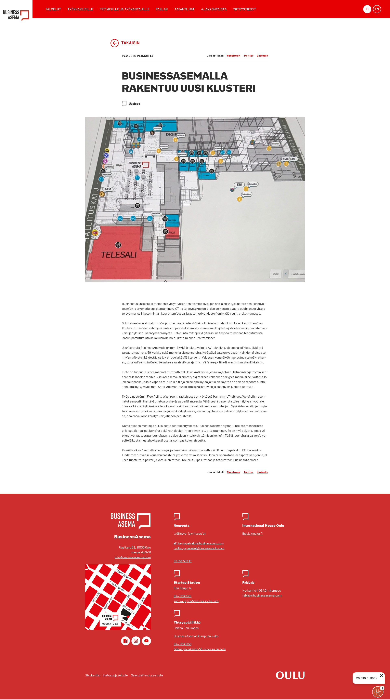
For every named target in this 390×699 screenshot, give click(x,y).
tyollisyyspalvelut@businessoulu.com (199, 548)
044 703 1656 (182, 644)
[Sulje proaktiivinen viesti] (381, 675)
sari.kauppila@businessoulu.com (196, 601)
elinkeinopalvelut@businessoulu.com (199, 543)
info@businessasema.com (133, 557)
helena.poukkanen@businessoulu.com (200, 649)
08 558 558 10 (183, 561)
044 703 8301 (183, 596)
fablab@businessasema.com (262, 595)
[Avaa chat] (378, 692)
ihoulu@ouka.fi (252, 533)
